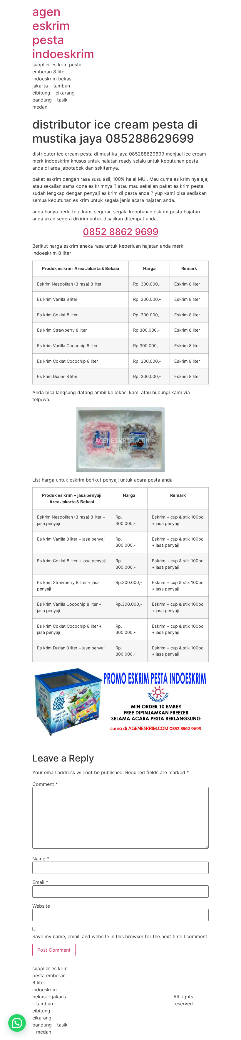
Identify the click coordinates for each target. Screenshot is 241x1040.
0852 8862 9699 (120, 231)
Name (40, 858)
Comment (45, 784)
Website (41, 906)
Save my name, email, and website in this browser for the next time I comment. (120, 936)
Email (40, 882)
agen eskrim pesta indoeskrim (63, 32)
